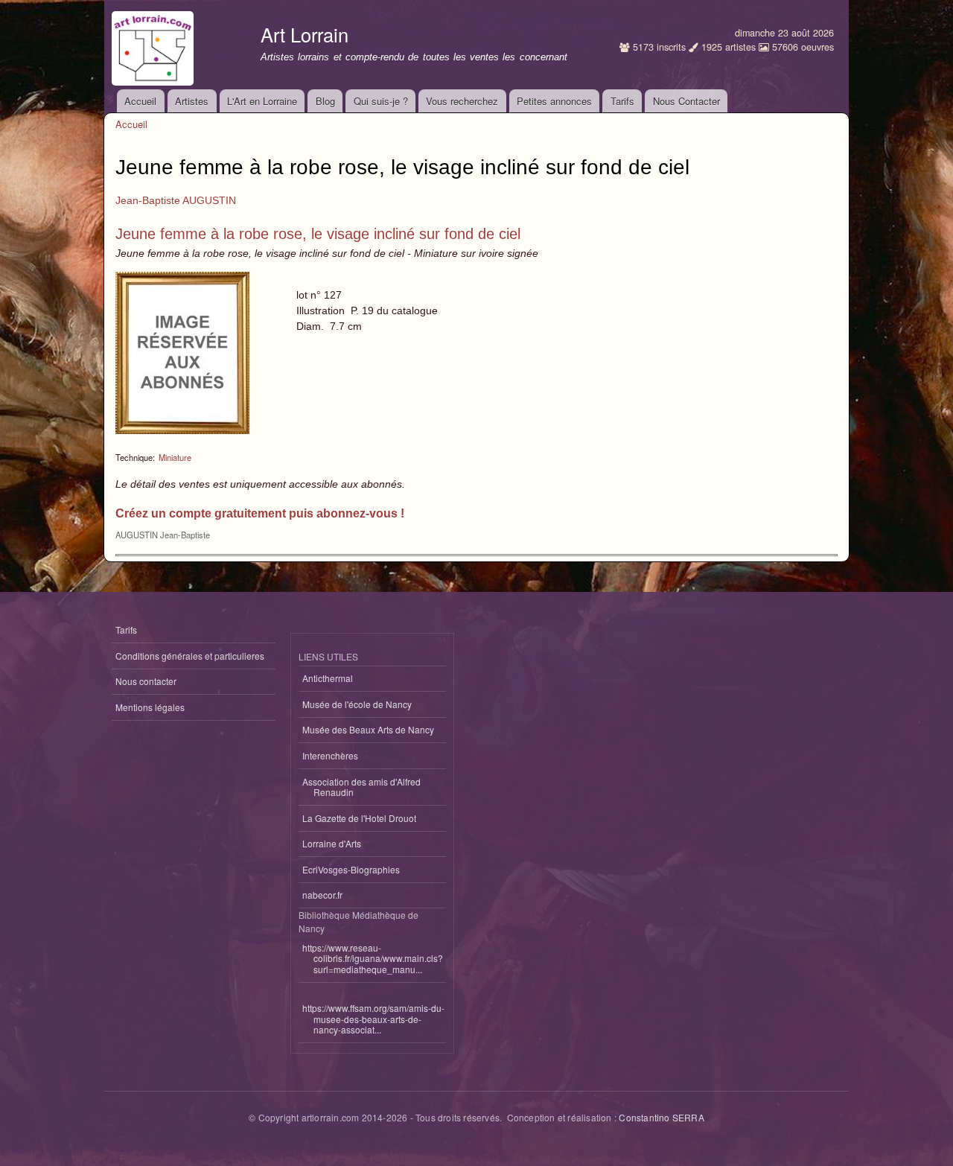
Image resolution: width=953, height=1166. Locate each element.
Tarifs (622, 101)
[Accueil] (154, 44)
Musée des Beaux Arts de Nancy (368, 729)
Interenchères (330, 755)
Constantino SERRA (661, 1117)
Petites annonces (554, 101)
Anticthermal (327, 678)
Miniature (175, 457)
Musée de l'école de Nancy (357, 704)
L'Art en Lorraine (262, 101)
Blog (325, 101)
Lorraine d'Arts (331, 843)
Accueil (140, 101)
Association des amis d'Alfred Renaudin (361, 786)
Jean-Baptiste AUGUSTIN (175, 200)
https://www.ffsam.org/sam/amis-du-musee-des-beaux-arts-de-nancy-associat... (373, 1018)
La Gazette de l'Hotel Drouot (359, 818)
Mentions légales (150, 707)
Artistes (191, 101)
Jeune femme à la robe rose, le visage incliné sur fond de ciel (317, 234)
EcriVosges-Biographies (351, 869)
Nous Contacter (686, 101)
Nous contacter (145, 681)
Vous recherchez (462, 101)
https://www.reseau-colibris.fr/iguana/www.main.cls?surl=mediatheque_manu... (372, 958)
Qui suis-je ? (381, 101)
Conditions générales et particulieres (189, 655)
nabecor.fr (322, 894)
